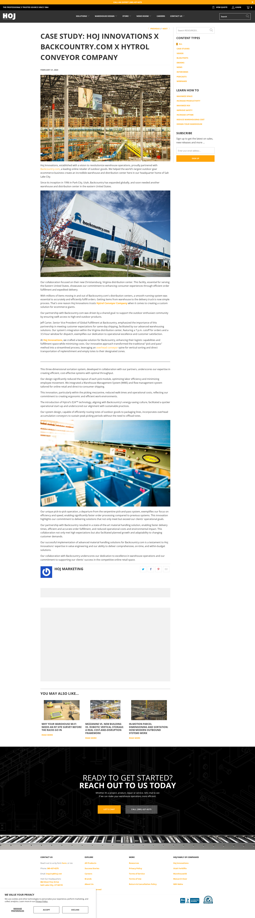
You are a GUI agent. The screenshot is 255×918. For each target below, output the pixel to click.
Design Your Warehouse (189, 124)
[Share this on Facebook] (151, 569)
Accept (46, 909)
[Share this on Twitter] (143, 569)
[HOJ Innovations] (22, 16)
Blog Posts (182, 58)
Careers (88, 873)
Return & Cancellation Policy (143, 884)
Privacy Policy (135, 868)
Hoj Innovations (180, 863)
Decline (75, 909)
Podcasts (182, 77)
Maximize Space (184, 96)
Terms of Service (137, 873)
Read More (47, 735)
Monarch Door (180, 878)
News (179, 67)
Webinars (182, 81)
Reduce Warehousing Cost (191, 119)
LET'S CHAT (109, 809)
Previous (155, 28)
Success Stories (92, 868)
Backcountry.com (50, 169)
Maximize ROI (183, 105)
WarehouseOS (180, 873)
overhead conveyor (107, 347)
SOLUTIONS (81, 16)
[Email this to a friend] (166, 569)
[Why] (62, 710)
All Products (90, 863)
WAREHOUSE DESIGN (105, 16)
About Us (89, 884)
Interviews (182, 72)
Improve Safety (184, 110)
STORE (125, 16)
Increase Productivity (188, 101)
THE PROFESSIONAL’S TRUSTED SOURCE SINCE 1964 (25, 7)
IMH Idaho (178, 884)
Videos (180, 53)
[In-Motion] (149, 710)
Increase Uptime (185, 115)
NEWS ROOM (143, 16)
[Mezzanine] (105, 710)
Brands (88, 878)
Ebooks (180, 63)
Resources (134, 863)
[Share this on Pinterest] (158, 569)
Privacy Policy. (42, 901)
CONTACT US (176, 16)
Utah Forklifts (180, 868)
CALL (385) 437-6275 (141, 809)
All (180, 44)
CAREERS (161, 16)
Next (165, 28)
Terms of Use (135, 878)
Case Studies (183, 49)
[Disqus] (105, 592)
